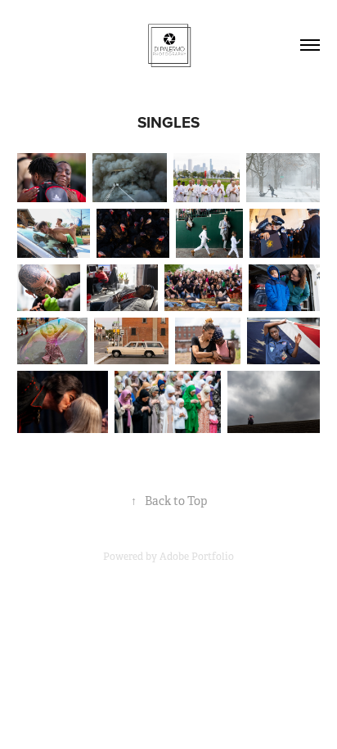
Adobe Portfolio (197, 556)
